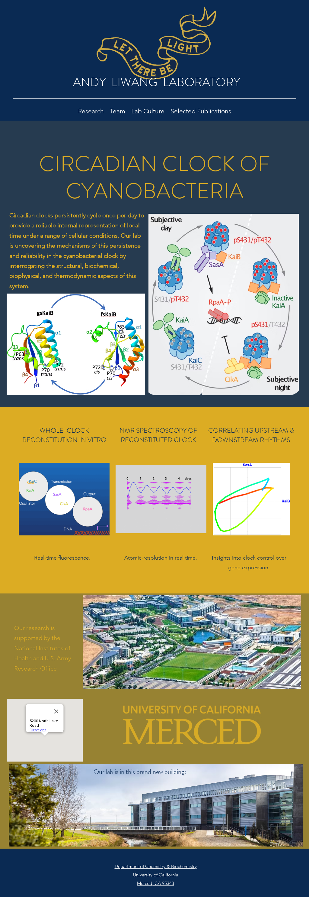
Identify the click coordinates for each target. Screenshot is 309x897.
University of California (155, 875)
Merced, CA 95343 (155, 883)
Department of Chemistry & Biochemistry (156, 866)
